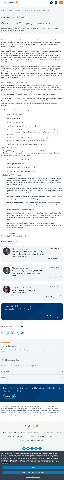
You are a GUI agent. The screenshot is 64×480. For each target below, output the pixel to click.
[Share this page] (26, 17)
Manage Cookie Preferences (33, 477)
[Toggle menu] (61, 2)
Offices (16, 433)
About (4, 433)
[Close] (61, 454)
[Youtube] (12, 333)
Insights (17, 10)
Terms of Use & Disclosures (15, 436)
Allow (33, 467)
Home (10, 10)
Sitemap (52, 436)
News (10, 433)
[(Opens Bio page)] (6, 251)
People (23, 433)
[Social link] (24, 448)
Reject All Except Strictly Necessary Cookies (33, 472)
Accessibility (41, 436)
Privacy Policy (30, 436)
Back (3, 10)
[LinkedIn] (3, 333)
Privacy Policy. (5, 463)
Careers (29, 433)
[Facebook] (32, 448)
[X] (8, 333)
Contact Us (37, 433)
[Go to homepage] (32, 426)
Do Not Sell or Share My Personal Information (31, 440)
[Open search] (56, 2)
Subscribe (59, 433)
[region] (32, 465)
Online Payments (48, 433)
